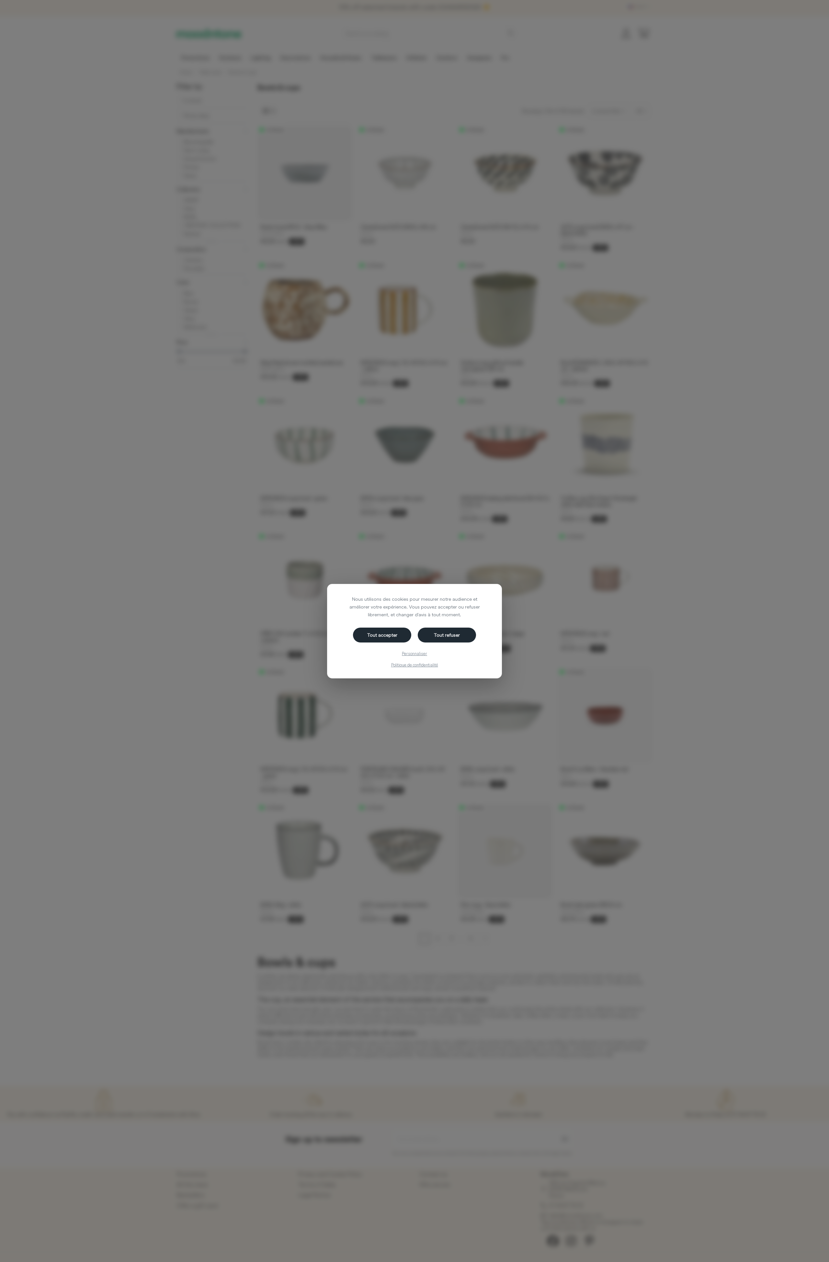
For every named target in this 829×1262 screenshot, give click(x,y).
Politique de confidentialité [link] (414, 664)
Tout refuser (447, 635)
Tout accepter (382, 635)
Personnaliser (414, 653)
